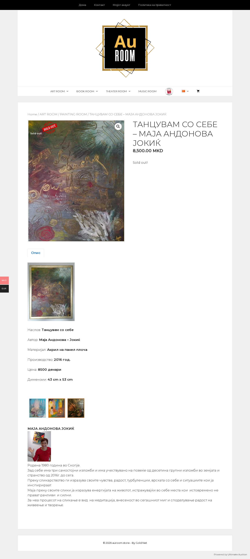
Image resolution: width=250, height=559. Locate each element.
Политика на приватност (154, 4)
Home (32, 114)
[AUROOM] (125, 48)
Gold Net (141, 542)
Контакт (99, 4)
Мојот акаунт (121, 4)
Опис (35, 253)
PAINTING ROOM (73, 114)
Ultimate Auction (237, 554)
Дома (82, 4)
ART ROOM (57, 91)
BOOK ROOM (85, 91)
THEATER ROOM (116, 91)
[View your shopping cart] (198, 91)
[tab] (36, 253)
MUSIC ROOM (147, 91)
